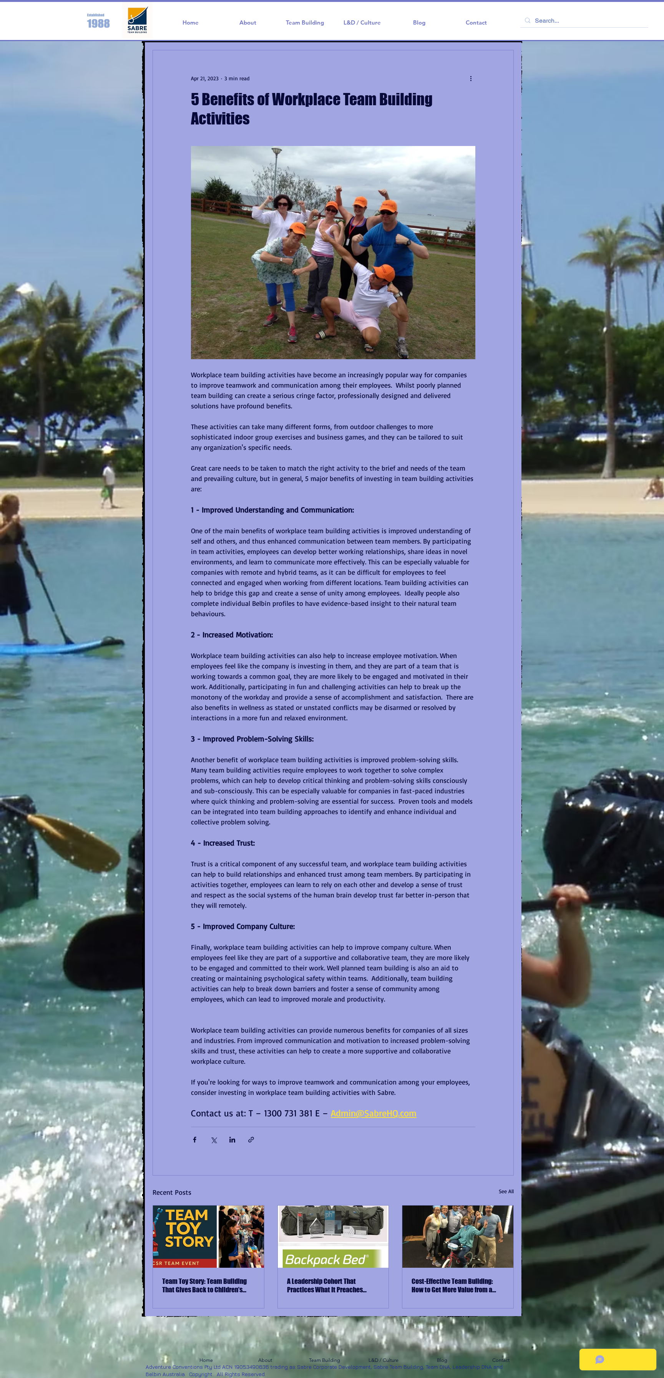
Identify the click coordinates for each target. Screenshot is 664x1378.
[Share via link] (251, 1139)
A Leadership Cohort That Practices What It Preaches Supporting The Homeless (325, 1285)
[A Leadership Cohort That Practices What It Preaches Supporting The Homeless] (333, 1237)
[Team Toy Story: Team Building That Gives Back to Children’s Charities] (208, 1237)
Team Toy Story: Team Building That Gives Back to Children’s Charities (204, 1285)
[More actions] (470, 78)
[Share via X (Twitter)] (213, 1139)
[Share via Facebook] (194, 1139)
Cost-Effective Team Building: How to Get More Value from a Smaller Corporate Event (452, 1285)
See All (506, 1191)
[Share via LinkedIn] (232, 1139)
